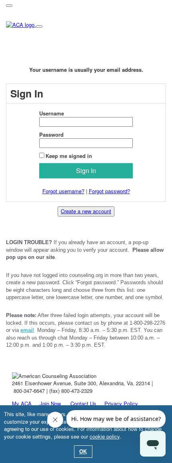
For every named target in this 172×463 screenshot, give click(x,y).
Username (51, 113)
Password (51, 134)
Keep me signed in (69, 156)
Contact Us (83, 403)
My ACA (22, 403)
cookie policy (105, 436)
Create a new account (86, 211)
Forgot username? (63, 191)
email (27, 330)
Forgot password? (109, 191)
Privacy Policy (121, 403)
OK (83, 451)
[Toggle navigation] (9, 5)
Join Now (49, 403)
